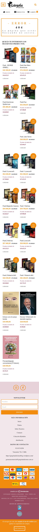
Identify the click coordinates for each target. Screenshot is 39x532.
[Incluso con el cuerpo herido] (11, 303)
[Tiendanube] (19, 492)
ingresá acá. (19, 500)
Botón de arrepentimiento (19, 504)
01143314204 (19, 448)
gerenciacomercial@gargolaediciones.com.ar (19, 459)
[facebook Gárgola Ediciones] (23, 387)
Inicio (19, 421)
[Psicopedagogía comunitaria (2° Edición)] (11, 347)
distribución (19, 440)
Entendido (19, 528)
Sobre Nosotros (19, 429)
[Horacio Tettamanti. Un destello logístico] (28, 303)
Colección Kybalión (20, 436)
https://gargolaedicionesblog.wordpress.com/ (19, 456)
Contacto (19, 433)
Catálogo (5, 78)
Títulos (19, 425)
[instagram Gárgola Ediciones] (16, 387)
